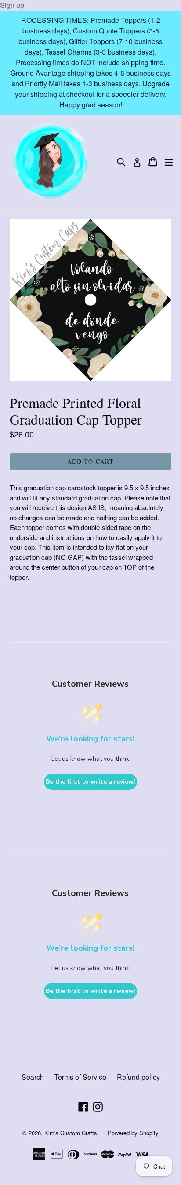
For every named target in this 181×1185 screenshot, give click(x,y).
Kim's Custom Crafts (70, 1133)
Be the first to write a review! (90, 782)
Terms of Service (80, 1077)
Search (33, 1077)
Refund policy (138, 1077)
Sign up (12, 5)
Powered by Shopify (133, 1133)
